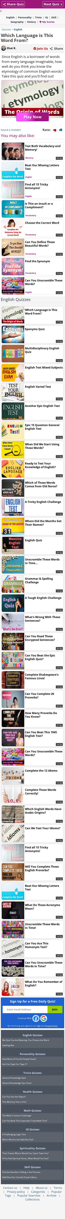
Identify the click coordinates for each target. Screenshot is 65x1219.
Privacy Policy (51, 1025)
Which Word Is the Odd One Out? (17, 1139)
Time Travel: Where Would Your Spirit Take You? (25, 1153)
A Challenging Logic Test (14, 1134)
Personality (25, 17)
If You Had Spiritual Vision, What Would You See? (25, 1158)
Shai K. (11, 48)
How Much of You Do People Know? (19, 1059)
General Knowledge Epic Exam (17, 1083)
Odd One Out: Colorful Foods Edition (19, 1177)
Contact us (10, 1188)
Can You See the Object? (14, 1096)
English (10, 17)
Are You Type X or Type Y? (14, 1064)
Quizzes (6, 29)
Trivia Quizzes (32, 1073)
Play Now (33, 116)
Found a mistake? (11, 129)
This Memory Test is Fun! (14, 1101)
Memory (29, 157)
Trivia (38, 17)
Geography (17, 21)
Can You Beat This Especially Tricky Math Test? (24, 1120)
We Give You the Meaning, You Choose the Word (25, 1040)
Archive (51, 1195)
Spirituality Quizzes (32, 1148)
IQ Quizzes (32, 1129)
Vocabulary (30, 215)
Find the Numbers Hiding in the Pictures (21, 1172)
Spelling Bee (8, 1045)
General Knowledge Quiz (14, 1077)
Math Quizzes (32, 1110)
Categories (38, 1192)
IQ (46, 17)
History (31, 21)
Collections (32, 1199)
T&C (39, 1025)
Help (26, 1188)
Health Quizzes (32, 1091)
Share (58, 48)
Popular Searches (28, 1195)
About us (41, 1188)
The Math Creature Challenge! (16, 1115)
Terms (58, 1188)
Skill (53, 17)
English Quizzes (16, 299)
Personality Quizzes (32, 1054)
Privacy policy (16, 1192)
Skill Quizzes (32, 1167)
